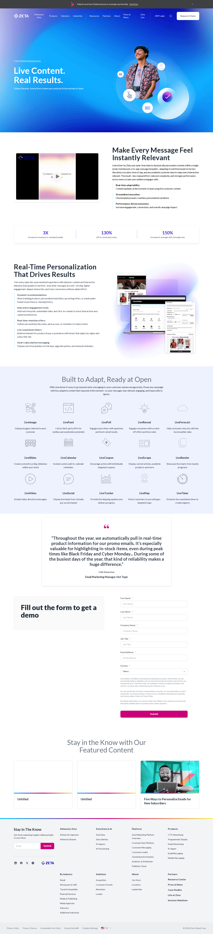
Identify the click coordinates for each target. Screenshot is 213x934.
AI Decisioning (102, 848)
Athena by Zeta (39, 16)
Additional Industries (69, 912)
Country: (125, 666)
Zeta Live (143, 16)
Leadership (137, 889)
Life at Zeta (174, 895)
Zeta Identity (102, 839)
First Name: (126, 598)
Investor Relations (178, 900)
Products (53, 16)
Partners (107, 16)
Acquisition (101, 880)
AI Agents (100, 844)
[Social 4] (33, 863)
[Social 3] (27, 863)
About (117, 16)
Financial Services (68, 894)
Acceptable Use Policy (50, 928)
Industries (77, 16)
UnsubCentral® (71, 928)
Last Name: (126, 612)
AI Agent (172, 848)
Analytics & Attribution (142, 861)
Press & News (127, 16)
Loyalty (99, 894)
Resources (94, 16)
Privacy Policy (148, 696)
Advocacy (64, 908)
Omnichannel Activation (143, 857)
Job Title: (125, 639)
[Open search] (170, 16)
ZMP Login (160, 16)
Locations (136, 884)
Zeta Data (100, 835)
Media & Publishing (68, 898)
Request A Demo (188, 16)
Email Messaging (175, 853)
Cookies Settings (90, 928)
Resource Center (177, 879)
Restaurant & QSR (68, 884)
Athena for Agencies (69, 835)
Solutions (65, 16)
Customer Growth (104, 884)
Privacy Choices (30, 928)
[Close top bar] (192, 4)
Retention (100, 889)
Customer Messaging (141, 847)
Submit (154, 714)
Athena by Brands (68, 839)
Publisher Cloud (139, 866)
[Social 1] (15, 863)
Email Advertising (176, 844)
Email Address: (128, 652)
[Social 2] (21, 863)
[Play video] (57, 176)
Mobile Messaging (176, 858)
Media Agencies (67, 903)
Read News (134, 4)
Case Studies (175, 889)
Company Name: (129, 625)
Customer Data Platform (143, 843)
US (106, 928)
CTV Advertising (175, 835)
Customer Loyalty (140, 852)
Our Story (136, 880)
